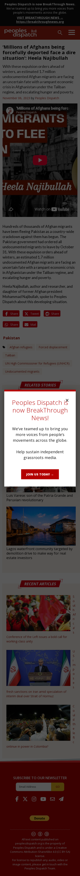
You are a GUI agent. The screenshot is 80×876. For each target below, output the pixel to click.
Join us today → (40, 474)
